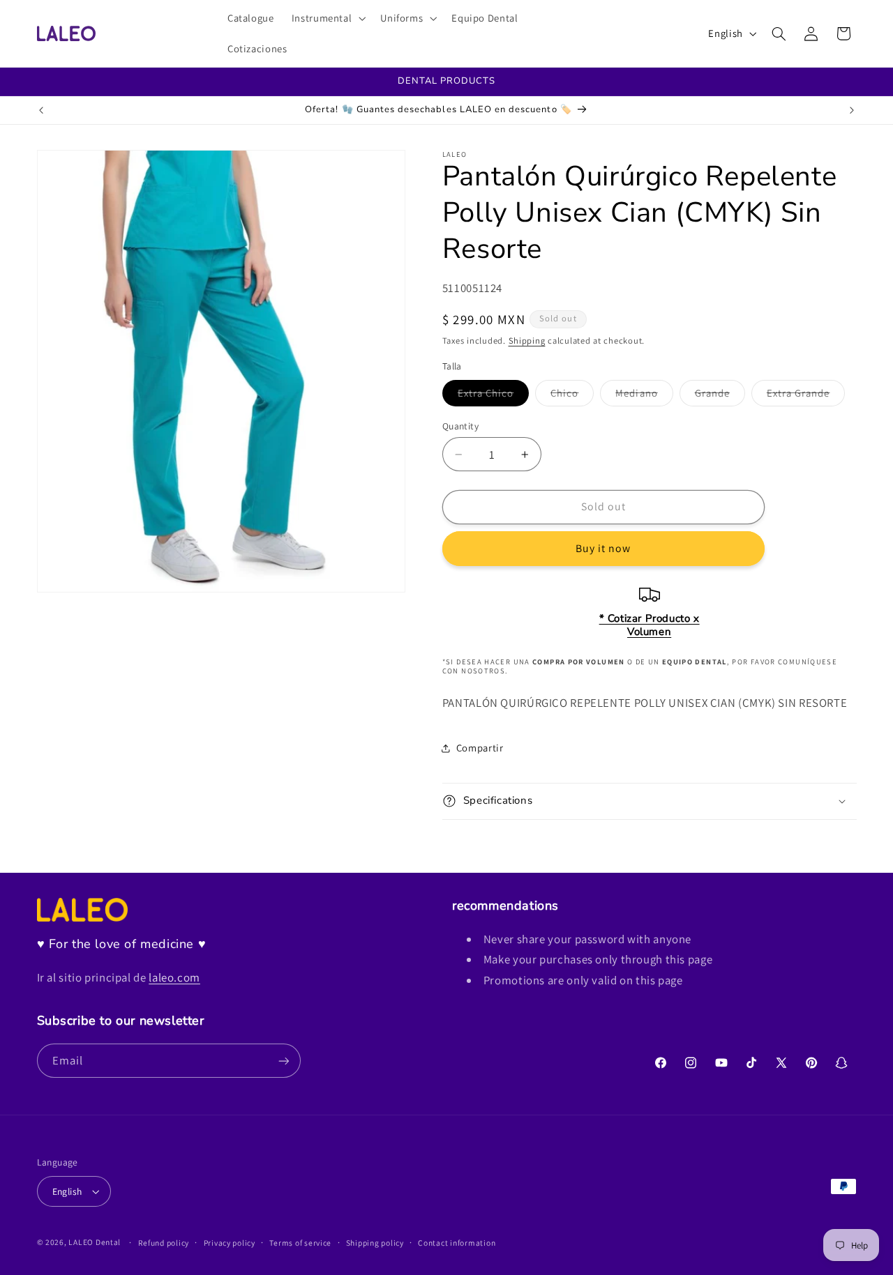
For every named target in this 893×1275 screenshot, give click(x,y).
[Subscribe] (283, 1061)
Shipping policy (375, 1242)
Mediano (644, 395)
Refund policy (164, 1242)
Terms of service (300, 1242)
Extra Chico (494, 395)
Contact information (456, 1242)
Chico (572, 395)
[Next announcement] (851, 110)
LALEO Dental (94, 1242)
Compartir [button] (480, 747)
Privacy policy (229, 1242)
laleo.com (174, 977)
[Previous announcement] (41, 110)
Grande (720, 395)
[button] (327, 18)
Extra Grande (806, 395)
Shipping (527, 340)
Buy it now (603, 548)
